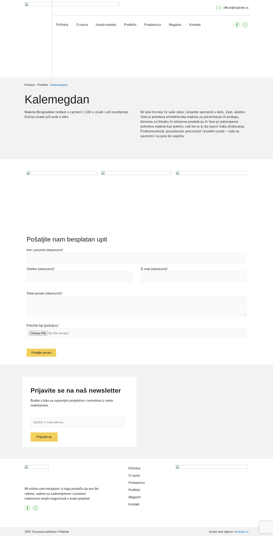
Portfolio (130, 24)
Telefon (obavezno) (41, 269)
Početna (62, 24)
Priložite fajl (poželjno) (42, 325)
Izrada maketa (106, 24)
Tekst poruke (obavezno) (45, 293)
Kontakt (194, 24)
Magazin (175, 24)
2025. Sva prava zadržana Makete (47, 531)
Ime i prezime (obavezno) (45, 250)
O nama (82, 24)
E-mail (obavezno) (154, 269)
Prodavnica (152, 24)
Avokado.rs (241, 531)
